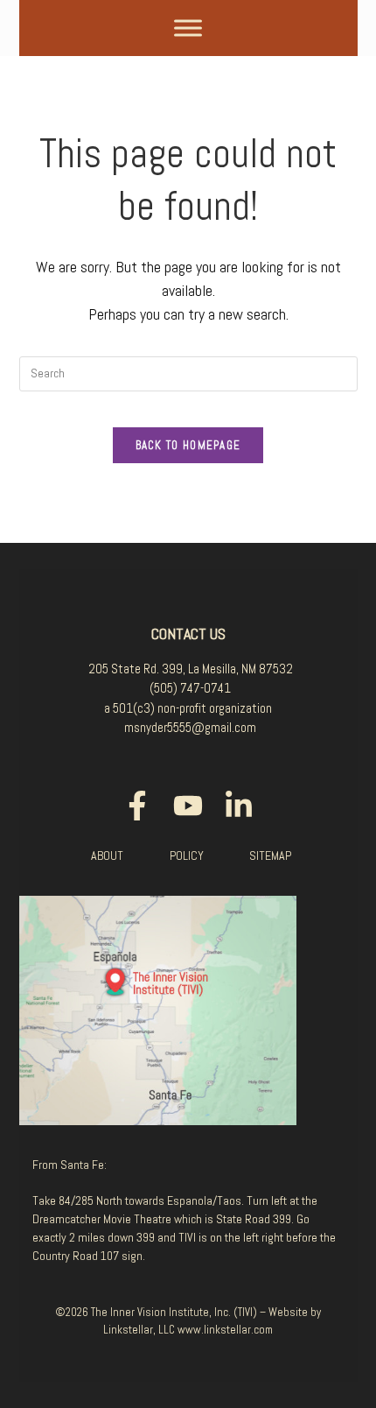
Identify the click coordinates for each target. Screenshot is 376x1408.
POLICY (187, 855)
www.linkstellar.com (225, 1329)
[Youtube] (188, 805)
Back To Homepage (188, 445)
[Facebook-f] (137, 805)
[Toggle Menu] (188, 27)
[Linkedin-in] (239, 805)
